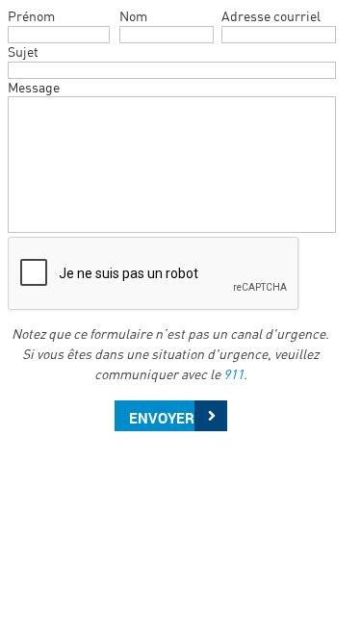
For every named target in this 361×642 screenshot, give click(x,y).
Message (34, 87)
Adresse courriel (271, 16)
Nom (133, 16)
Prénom (31, 16)
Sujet (23, 51)
